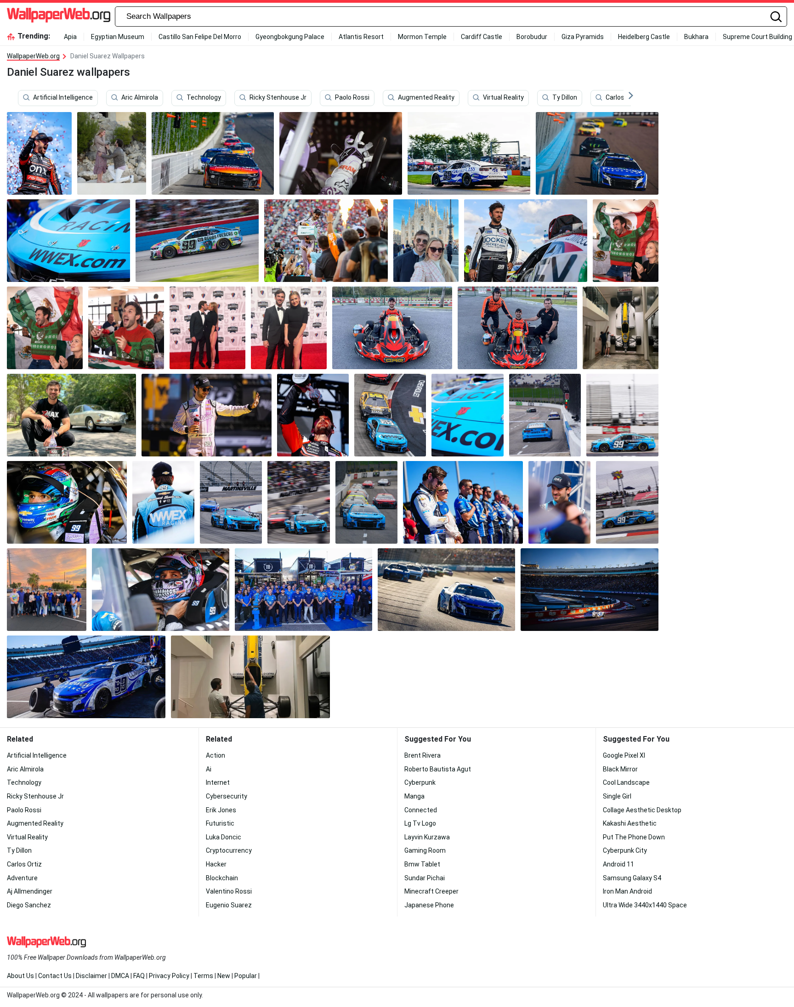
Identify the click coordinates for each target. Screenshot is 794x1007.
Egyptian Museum (117, 36)
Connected (420, 810)
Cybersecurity (226, 796)
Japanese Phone (429, 905)
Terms (203, 975)
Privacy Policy (169, 975)
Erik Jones (221, 810)
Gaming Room (425, 850)
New (223, 975)
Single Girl (617, 796)
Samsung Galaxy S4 (632, 878)
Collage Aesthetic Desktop (642, 810)
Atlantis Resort (361, 36)
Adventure (22, 878)
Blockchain (222, 878)
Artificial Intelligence (63, 97)
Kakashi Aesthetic (630, 823)
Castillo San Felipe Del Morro (200, 36)
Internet (218, 782)
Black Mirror (620, 769)
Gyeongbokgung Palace (289, 36)
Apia (70, 36)
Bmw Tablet (422, 864)
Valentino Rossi (229, 891)
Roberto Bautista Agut (437, 769)
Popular (245, 975)
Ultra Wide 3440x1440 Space (645, 905)
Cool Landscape (626, 782)
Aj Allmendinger (29, 891)
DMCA (120, 975)
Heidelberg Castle (644, 36)
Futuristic (220, 823)
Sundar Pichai (424, 878)
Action (215, 755)
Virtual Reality (503, 97)
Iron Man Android (627, 891)
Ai (208, 769)
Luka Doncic (223, 837)
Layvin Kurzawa (427, 837)
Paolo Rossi (352, 97)
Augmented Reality (426, 97)
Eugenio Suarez (229, 905)
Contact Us (55, 975)
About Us (20, 975)
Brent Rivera (422, 755)
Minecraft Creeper (431, 891)
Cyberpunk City (625, 850)
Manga (414, 796)
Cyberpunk (420, 782)
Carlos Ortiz (623, 97)
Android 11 (618, 864)
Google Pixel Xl (624, 755)
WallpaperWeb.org (33, 56)
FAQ (139, 975)
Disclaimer (91, 975)
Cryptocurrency (229, 850)
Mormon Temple (422, 36)
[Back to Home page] (58, 16)
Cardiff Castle (481, 36)
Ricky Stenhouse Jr (278, 97)
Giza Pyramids (582, 36)
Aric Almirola (139, 97)
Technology (204, 97)
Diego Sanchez (29, 905)
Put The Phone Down (634, 837)
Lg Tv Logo (420, 823)
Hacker (216, 864)
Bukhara (696, 36)
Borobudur (531, 36)
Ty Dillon (564, 97)
